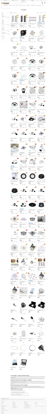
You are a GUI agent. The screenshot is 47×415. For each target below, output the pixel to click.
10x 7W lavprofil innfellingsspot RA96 (14, 24)
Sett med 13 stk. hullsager (22, 367)
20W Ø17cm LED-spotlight (40, 253)
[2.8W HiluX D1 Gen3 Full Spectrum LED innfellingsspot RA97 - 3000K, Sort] (32, 176)
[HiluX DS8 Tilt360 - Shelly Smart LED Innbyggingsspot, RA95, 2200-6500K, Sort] (24, 205)
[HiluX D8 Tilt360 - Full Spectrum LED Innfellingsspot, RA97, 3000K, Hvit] (24, 133)
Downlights (6, 8)
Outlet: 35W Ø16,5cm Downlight (32, 253)
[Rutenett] (10, 12)
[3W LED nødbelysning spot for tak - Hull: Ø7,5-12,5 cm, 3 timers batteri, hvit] (32, 162)
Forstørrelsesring (23, 353)
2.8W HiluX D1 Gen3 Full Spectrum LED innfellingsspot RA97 (23, 67)
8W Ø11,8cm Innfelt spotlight (41, 38)
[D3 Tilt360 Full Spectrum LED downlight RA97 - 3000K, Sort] (32, 190)
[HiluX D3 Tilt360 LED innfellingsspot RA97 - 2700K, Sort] (24, 190)
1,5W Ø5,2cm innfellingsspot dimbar (32, 224)
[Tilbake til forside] (1, 8)
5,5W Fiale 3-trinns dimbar (22, 52)
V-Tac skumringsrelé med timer (23, 339)
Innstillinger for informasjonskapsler (4, 410)
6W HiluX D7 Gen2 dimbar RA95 (14, 138)
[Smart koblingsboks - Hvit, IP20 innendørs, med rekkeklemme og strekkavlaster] (32, 291)
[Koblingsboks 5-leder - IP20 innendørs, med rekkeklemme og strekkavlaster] (24, 319)
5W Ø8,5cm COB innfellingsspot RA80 (32, 52)
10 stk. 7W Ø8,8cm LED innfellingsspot (32, 23)
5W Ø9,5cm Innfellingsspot (32, 38)
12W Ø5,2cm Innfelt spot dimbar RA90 (41, 152)
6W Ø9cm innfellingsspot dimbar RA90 (41, 81)
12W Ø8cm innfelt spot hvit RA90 (14, 181)
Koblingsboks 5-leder (23, 324)
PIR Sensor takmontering (40, 324)
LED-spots (3, 8)
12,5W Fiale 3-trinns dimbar (22, 81)
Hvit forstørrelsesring (14, 353)
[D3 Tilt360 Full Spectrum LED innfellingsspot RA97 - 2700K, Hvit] (15, 119)
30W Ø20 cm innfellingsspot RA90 (23, 167)
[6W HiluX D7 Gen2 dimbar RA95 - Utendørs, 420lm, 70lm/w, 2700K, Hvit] (15, 133)
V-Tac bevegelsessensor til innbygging (41, 296)
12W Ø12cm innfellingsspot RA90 (32, 110)
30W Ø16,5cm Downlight (23, 267)
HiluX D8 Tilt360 (23, 138)
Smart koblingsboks (32, 296)
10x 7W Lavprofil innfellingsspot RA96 (41, 24)
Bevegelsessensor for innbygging (40, 53)
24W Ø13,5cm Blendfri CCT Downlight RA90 (14, 110)
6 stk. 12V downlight (32, 282)
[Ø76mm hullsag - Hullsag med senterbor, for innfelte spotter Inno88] (41, 348)
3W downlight (14, 377)
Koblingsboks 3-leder (14, 324)
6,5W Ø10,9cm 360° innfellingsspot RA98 (23, 110)
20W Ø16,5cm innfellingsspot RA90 (32, 153)
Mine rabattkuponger (14, 407)
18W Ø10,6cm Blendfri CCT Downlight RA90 (32, 82)
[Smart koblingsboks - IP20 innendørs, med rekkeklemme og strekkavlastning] (32, 305)
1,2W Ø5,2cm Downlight (41, 224)
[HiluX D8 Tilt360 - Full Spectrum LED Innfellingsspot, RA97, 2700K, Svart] (41, 190)
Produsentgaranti (2, 408)
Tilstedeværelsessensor (39, 338)
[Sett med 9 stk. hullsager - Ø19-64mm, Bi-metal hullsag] (15, 362)
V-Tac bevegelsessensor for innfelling (23, 310)
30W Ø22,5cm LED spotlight (14, 282)
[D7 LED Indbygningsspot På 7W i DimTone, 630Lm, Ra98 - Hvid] (41, 162)
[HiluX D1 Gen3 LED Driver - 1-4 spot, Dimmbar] (32, 334)
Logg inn (42, 3)
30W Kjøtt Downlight (14, 295)
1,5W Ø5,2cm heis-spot (32, 239)
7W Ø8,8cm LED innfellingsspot (23, 224)
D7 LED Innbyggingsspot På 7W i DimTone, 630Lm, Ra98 (40, 210)
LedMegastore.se (3, 413)
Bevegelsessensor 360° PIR (14, 338)
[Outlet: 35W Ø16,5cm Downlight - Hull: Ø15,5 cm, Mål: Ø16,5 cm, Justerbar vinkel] (32, 248)
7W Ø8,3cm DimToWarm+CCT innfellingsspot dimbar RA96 (32, 124)
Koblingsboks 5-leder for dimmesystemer (32, 325)
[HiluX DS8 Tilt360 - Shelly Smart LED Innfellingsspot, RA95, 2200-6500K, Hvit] (15, 162)
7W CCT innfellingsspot (22, 38)
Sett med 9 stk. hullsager (13, 367)
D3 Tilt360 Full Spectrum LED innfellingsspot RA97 (13, 124)
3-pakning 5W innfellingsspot (41, 239)
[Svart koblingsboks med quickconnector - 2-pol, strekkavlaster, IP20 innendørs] (15, 305)
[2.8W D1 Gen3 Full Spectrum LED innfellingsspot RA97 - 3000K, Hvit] (15, 62)
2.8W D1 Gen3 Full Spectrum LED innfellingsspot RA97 (14, 67)
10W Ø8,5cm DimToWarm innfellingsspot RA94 (23, 153)
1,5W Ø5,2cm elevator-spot (23, 239)
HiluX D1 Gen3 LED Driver (31, 338)
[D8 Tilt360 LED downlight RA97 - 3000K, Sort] (15, 205)
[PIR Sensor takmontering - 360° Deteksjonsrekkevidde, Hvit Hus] (41, 319)
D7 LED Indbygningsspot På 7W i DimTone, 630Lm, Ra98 (40, 167)
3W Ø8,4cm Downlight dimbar (14, 239)
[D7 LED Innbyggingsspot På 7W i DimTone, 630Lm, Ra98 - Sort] (41, 205)
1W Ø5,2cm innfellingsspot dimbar (14, 53)
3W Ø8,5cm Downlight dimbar (41, 67)
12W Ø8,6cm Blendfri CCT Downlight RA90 (32, 67)
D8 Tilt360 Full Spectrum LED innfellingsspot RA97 (31, 138)
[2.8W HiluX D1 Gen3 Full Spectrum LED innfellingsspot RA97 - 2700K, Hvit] (24, 62)
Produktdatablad (17, 44)
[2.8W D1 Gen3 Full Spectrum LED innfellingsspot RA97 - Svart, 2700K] (24, 176)
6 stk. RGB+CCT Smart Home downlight (41, 267)
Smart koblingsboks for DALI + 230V (41, 310)
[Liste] (11, 12)
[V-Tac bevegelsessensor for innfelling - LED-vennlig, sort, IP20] (24, 305)
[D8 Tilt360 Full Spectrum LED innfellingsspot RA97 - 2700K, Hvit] (32, 133)
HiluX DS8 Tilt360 (14, 167)
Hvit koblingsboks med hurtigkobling (23, 295)
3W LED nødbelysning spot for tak (32, 167)
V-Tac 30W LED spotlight (23, 282)
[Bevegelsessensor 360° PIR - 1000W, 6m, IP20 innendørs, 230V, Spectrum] (15, 334)
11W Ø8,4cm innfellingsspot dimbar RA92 (23, 96)
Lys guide (2, 411)
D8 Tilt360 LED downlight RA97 (14, 209)
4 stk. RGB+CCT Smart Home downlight (15, 267)
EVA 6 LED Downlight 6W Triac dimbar (14, 38)
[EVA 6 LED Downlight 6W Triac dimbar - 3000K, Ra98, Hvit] (15, 33)
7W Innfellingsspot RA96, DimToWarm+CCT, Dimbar (40, 124)
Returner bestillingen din (3, 409)
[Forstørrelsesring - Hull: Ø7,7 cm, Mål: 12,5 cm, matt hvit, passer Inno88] (24, 348)
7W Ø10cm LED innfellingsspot (14, 224)
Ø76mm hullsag (41, 353)
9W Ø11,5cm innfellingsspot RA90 (41, 96)
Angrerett (2, 407)
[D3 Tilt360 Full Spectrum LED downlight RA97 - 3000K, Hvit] (41, 105)
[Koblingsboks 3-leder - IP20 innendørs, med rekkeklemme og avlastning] (15, 319)
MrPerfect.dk (2, 412)
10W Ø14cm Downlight (32, 267)
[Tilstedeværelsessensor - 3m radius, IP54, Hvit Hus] (41, 334)
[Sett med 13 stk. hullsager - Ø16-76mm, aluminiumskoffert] (24, 362)
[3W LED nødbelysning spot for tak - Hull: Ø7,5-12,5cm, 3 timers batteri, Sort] (32, 205)
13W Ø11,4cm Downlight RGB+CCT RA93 (23, 125)
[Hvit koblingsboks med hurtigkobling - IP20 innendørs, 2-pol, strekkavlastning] (24, 291)
